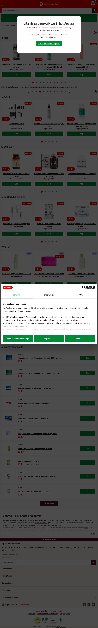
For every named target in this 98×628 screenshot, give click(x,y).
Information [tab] (49, 295)
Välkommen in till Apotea (49, 43)
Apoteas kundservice (48, 37)
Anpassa (47, 338)
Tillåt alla (80, 338)
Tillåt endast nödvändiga (18, 338)
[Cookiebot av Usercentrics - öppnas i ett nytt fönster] (84, 287)
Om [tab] (81, 295)
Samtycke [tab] (17, 295)
